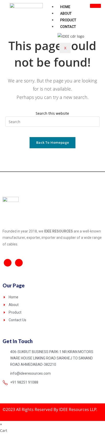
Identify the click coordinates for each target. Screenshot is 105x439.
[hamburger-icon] (95, 6)
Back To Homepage (52, 142)
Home (65, 7)
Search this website (52, 113)
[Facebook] (7, 263)
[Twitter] (19, 263)
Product (68, 20)
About (66, 13)
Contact (68, 27)
